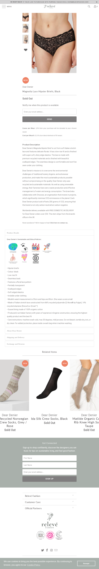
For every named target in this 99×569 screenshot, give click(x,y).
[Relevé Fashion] (49, 6)
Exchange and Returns (16, 344)
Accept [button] (86, 563)
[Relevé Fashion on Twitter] (43, 550)
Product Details (13, 233)
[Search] (90, 6)
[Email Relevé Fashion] (56, 550)
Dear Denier (27, 87)
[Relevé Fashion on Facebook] (47, 550)
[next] (74, 43)
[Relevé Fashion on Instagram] (52, 550)
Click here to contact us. (59, 223)
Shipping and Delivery (15, 337)
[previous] (34, 43)
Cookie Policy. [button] (33, 565)
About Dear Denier (14, 331)
